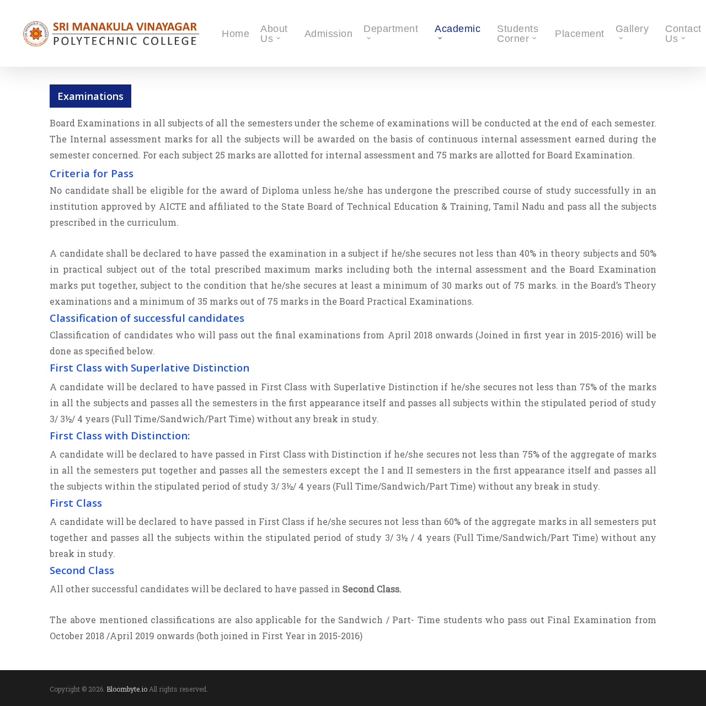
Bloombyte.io (126, 688)
